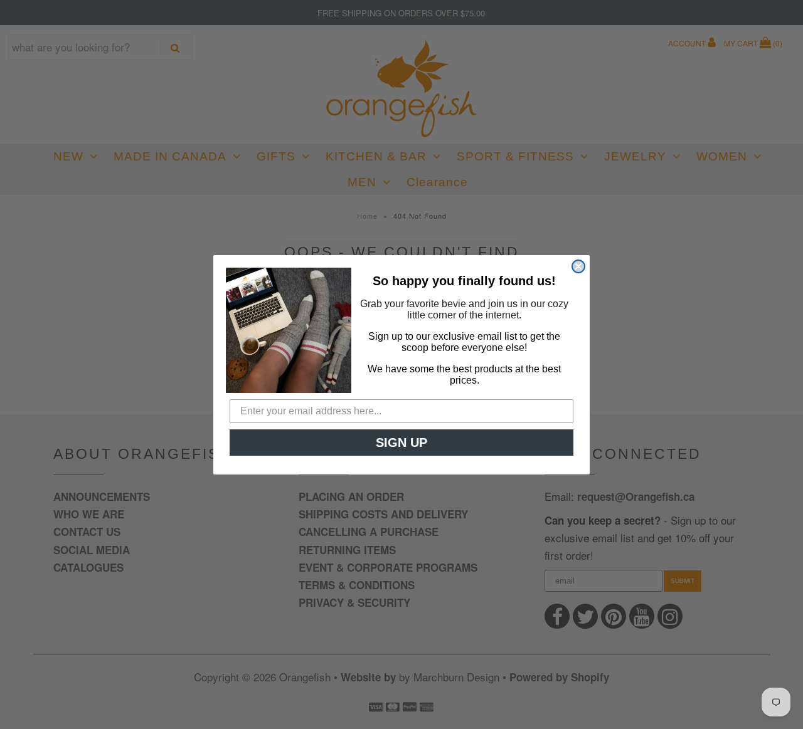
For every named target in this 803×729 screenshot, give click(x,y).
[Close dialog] (578, 266)
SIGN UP (401, 442)
